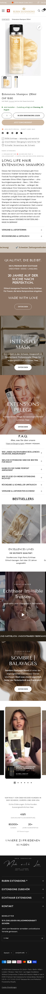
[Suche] (39, 10)
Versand (11, 101)
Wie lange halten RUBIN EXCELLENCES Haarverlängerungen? (21, 453)
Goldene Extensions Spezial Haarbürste (26, 767)
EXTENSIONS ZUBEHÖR (16, 889)
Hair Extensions (19, 194)
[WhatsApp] (17, 133)
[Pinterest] (12, 133)
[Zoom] (39, 27)
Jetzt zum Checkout (23, 122)
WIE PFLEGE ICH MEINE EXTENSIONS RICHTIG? (18, 477)
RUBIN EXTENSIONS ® (14, 880)
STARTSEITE (6, 19)
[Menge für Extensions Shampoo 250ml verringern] (3, 115)
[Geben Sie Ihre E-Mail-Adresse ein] (42, 938)
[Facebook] (3, 133)
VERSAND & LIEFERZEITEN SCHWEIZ (18, 491)
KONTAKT (7, 906)
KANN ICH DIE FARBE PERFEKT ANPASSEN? (15, 469)
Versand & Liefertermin (14, 230)
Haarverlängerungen (15, 443)
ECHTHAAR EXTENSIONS (17, 897)
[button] (23, 367)
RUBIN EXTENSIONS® (10, 191)
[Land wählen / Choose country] (8, 10)
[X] (8, 133)
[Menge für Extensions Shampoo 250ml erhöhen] (10, 115)
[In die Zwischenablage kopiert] (21, 133)
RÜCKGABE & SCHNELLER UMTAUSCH (19, 484)
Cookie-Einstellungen (9, 987)
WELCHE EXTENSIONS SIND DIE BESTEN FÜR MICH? (20, 461)
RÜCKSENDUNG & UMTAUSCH (15, 236)
